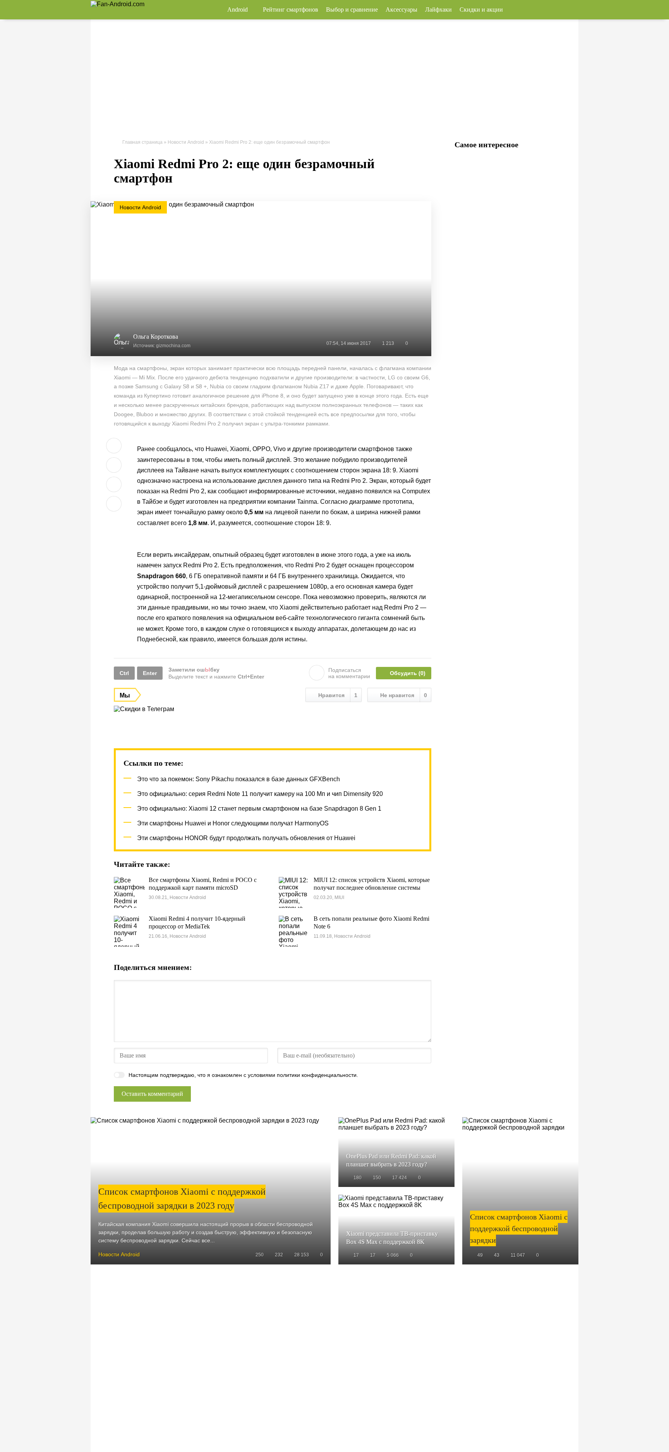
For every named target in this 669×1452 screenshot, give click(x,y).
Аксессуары (401, 9)
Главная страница (142, 142)
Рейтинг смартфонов (290, 9)
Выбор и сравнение (352, 9)
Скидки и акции (481, 9)
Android (237, 9)
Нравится (337, 695)
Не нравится (403, 695)
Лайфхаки (438, 9)
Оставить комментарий (152, 1093)
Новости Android (186, 142)
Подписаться (349, 673)
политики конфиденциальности (317, 1075)
